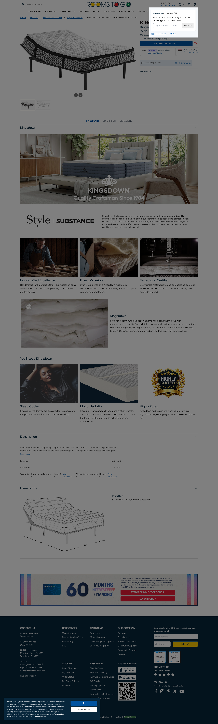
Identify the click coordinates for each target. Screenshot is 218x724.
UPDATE (188, 26)
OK (84, 703)
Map (174, 33)
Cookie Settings (84, 709)
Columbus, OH (170, 13)
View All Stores (160, 33)
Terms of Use (59, 714)
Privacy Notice (40, 716)
